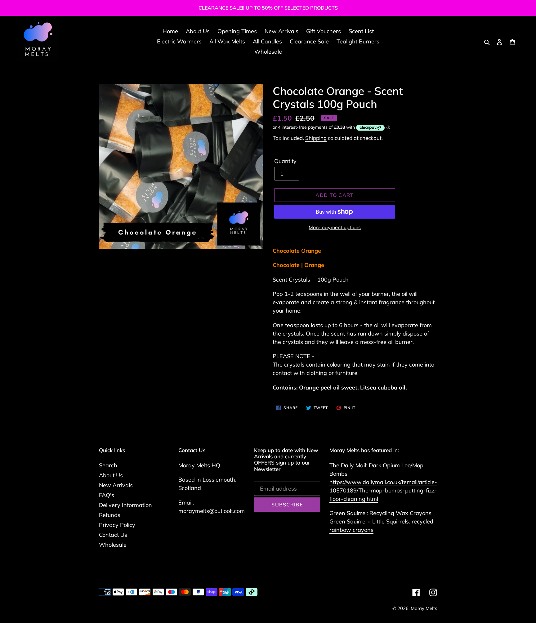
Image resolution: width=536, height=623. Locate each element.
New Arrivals (116, 485)
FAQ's (106, 495)
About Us (111, 475)
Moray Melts (424, 608)
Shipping (316, 138)
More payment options (335, 227)
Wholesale (113, 544)
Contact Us (113, 534)
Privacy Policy (117, 524)
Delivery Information (125, 505)
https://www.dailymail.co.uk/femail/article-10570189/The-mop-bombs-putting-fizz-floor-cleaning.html (383, 490)
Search (108, 465)
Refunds (109, 514)
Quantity (285, 161)
